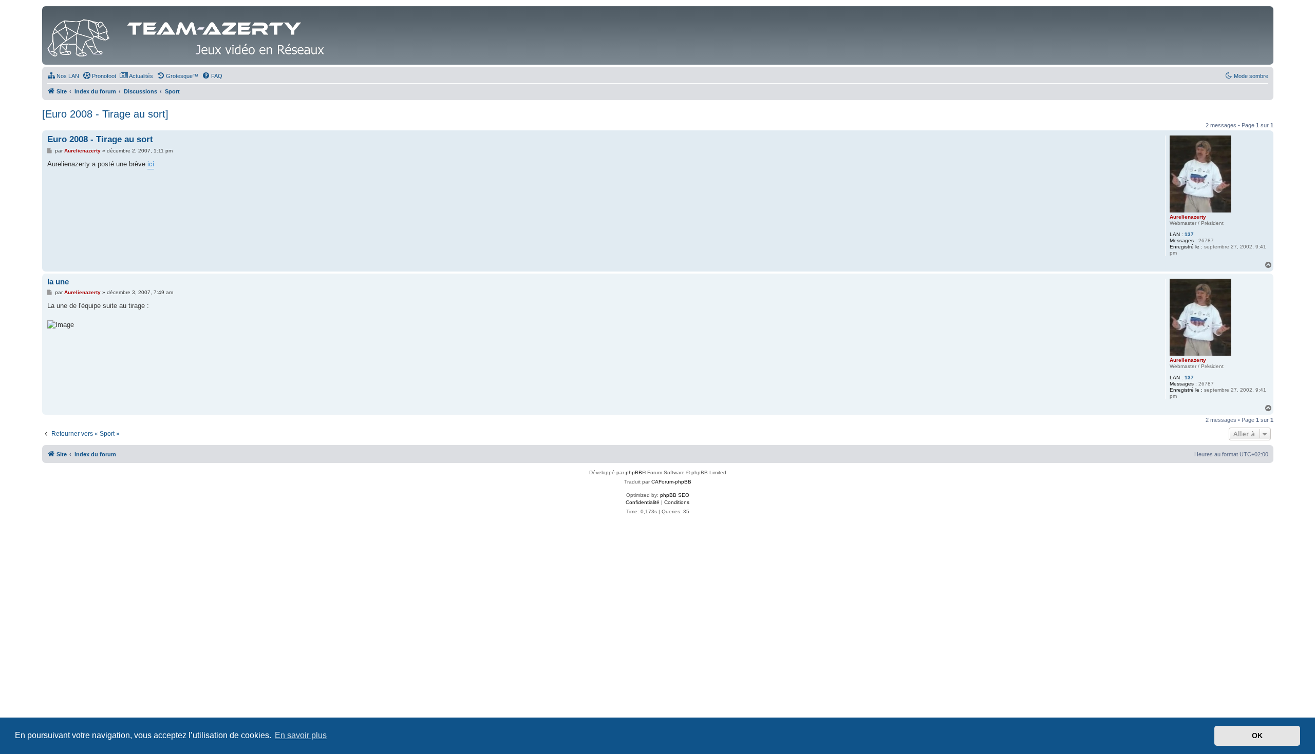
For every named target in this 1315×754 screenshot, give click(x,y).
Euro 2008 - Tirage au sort (100, 139)
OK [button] (1257, 735)
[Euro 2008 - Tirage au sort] (105, 114)
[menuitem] (63, 76)
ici (150, 164)
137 (1189, 234)
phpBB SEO (674, 495)
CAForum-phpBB (671, 482)
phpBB (634, 472)
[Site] (188, 35)
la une (58, 281)
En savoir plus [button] (301, 735)
